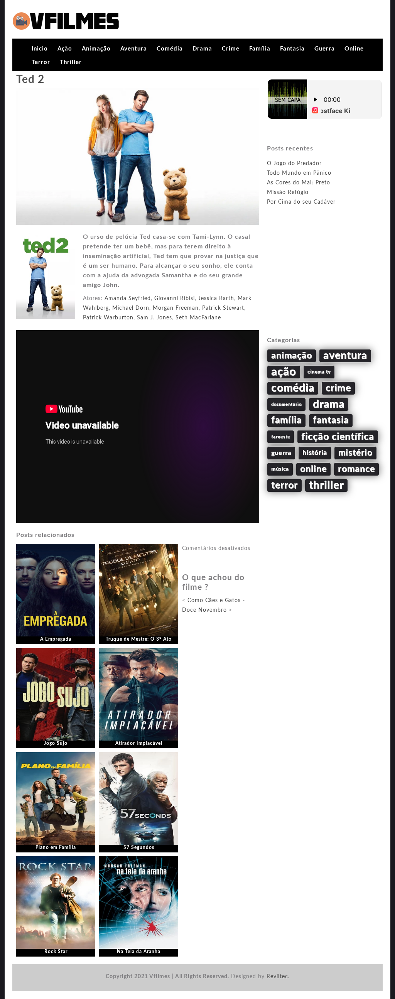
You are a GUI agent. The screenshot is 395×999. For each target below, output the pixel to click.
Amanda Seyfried (128, 298)
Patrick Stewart (223, 308)
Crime (231, 49)
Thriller (71, 62)
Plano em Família (55, 847)
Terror (41, 62)
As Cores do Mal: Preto (298, 183)
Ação (64, 49)
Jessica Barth (216, 298)
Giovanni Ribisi (174, 298)
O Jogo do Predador (294, 163)
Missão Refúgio (288, 192)
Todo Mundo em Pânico (299, 173)
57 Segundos (138, 847)
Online (354, 49)
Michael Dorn (130, 308)
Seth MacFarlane (198, 318)
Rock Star (56, 951)
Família (259, 49)
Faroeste (280, 437)
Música (280, 469)
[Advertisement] (325, 280)
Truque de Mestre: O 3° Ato (139, 639)
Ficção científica (337, 437)
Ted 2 (30, 79)
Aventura (133, 49)
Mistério (355, 453)
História (314, 453)
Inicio (40, 49)
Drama (202, 49)
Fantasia (292, 49)
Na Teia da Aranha (138, 951)
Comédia (170, 49)
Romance (356, 469)
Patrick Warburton (108, 318)
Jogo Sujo (56, 743)
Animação (96, 49)
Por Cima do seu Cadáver (301, 202)
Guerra (324, 49)
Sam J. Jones (154, 318)
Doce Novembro (204, 610)
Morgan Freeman (176, 308)
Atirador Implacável (138, 743)
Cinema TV (319, 372)
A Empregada (55, 639)
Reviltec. (278, 976)
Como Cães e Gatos (214, 600)
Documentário (286, 404)
